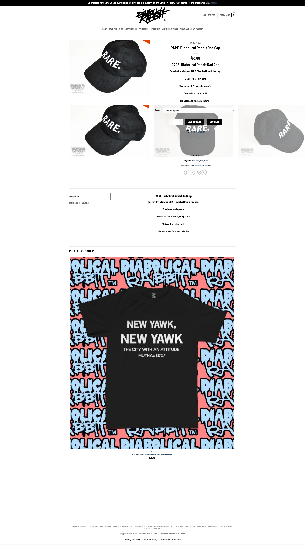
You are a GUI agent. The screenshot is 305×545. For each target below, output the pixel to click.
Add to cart (194, 122)
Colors (157, 110)
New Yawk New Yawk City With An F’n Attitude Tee (152, 454)
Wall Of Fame (226, 526)
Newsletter (190, 526)
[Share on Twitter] (192, 172)
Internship (155, 29)
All (199, 42)
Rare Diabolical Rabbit (203, 165)
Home (104, 29)
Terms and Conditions (170, 539)
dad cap (187, 165)
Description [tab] (74, 196)
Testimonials (213, 526)
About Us (113, 29)
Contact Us (144, 29)
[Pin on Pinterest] (198, 172)
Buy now (214, 122)
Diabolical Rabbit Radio (123, 526)
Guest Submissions (170, 29)
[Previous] (72, 97)
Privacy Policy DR (132, 539)
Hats (201, 160)
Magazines (157, 528)
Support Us (202, 526)
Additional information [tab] (79, 203)
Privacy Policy (150, 539)
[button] (208, 15)
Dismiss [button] (213, 2)
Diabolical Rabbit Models (100, 526)
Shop (121, 29)
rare (192, 165)
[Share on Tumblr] (204, 172)
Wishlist (147, 528)
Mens (206, 160)
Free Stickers (140, 526)
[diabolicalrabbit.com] (152, 15)
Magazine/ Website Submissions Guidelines (166, 526)
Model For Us (131, 29)
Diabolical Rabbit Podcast (191, 29)
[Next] (81, 97)
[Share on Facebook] (186, 172)
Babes (196, 160)
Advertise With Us (79, 526)
